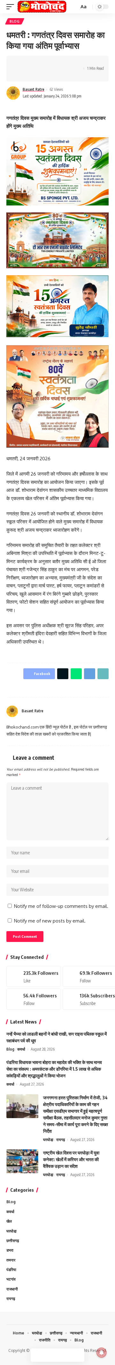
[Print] (70, 63)
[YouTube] (98, 711)
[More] (20, 74)
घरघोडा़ (48, 1139)
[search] (73, 7)
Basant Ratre (33, 89)
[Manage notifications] (101, 1352)
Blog (15, 21)
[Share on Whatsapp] (40, 63)
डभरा (9, 1250)
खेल (9, 1221)
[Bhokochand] (42, 6)
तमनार (10, 1260)
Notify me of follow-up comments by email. (61, 906)
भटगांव (11, 1279)
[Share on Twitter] (30, 63)
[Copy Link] (60, 63)
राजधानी (12, 1289)
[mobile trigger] (11, 6)
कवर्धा (21, 1049)
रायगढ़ (60, 1139)
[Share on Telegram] (50, 63)
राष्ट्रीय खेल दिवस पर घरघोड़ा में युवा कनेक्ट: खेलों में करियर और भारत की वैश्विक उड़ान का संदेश (71, 1159)
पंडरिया (11, 1269)
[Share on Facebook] (20, 63)
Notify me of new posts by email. (50, 921)
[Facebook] (90, 711)
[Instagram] (106, 711)
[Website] (82, 711)
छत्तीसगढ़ (12, 1240)
